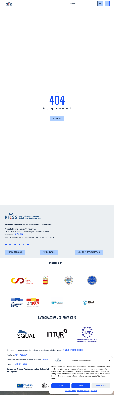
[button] (109, 361)
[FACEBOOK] (6, 244)
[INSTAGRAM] (10, 244)
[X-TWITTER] (24, 244)
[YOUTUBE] (28, 244)
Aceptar (61, 386)
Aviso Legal (94, 391)
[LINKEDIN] (15, 244)
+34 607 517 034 (21, 364)
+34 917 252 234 (21, 354)
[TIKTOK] (19, 244)
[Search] (100, 3)
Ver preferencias (101, 386)
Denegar (81, 386)
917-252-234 (18, 234)
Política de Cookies (70, 391)
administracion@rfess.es (73, 350)
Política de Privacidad (83, 391)
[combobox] (82, 3)
